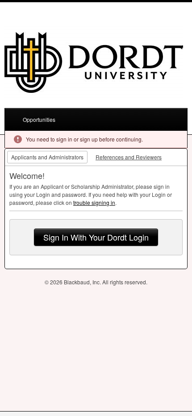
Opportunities (39, 119)
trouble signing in (94, 202)
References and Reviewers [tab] (129, 157)
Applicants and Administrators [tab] (47, 157)
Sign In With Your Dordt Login (96, 237)
